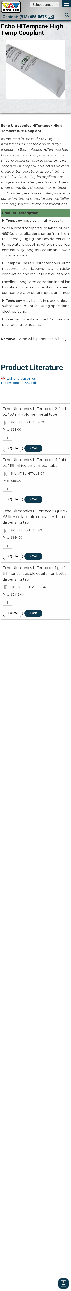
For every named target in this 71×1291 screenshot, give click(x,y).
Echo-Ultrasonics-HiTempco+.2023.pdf (19, 380)
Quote (14, 448)
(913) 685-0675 (33, 16)
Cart (34, 448)
